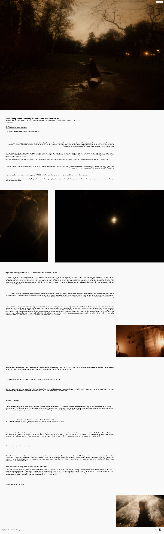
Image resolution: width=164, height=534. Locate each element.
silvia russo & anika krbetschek (17, 128)
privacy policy (15, 530)
